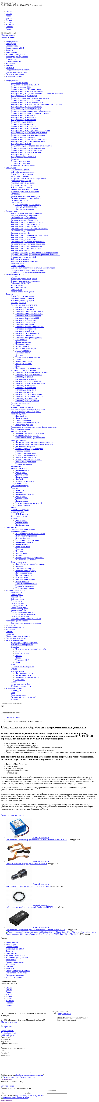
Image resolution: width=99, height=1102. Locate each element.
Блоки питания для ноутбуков (23, 231)
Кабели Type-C (17, 595)
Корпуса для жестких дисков (22, 292)
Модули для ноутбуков (24, 481)
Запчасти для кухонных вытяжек (28, 381)
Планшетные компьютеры (16, 72)
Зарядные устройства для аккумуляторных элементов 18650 (35, 255)
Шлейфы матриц (22, 525)
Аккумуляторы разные (20, 154)
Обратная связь (7, 1031)
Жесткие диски (17, 285)
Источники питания (23, 573)
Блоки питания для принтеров (23, 237)
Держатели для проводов (21, 181)
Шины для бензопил (23, 364)
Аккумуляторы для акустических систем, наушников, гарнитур (37, 93)
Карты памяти (16, 290)
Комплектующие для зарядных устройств (28, 409)
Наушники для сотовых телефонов (25, 192)
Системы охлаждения (19, 510)
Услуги (9, 18)
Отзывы (9, 14)
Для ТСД (19, 479)
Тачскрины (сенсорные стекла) (23, 697)
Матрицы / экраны (18, 440)
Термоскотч (20, 680)
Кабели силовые (17, 599)
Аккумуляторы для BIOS (21, 87)
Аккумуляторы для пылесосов (23, 124)
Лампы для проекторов (20, 429)
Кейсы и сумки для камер (21, 187)
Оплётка (18, 651)
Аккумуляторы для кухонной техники (26, 107)
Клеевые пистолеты (23, 575)
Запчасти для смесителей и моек (28, 394)
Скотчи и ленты (17, 671)
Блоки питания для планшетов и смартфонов (29, 235)
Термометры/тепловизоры (26, 584)
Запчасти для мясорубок (25, 385)
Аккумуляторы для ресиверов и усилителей (29, 133)
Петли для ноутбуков (24, 425)
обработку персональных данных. (29, 1075)
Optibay (14, 277)
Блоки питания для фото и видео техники (28, 242)
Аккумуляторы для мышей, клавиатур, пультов (30, 113)
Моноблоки (10, 63)
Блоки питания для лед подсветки (25, 226)
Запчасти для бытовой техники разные (31, 372)
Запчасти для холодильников (27, 401)
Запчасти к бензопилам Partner (28, 316)
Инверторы (15, 405)
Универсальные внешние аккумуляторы (27, 270)
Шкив (17, 366)
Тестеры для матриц (23, 464)
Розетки (14, 507)
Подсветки (15, 194)
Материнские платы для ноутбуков (29, 433)
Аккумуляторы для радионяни (23, 126)
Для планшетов (21, 475)
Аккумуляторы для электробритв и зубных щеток (31, 146)
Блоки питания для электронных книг (26, 246)
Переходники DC (18, 266)
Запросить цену (22, 1098)
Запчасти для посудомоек (25, 390)
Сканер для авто (17, 512)
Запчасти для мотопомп (25, 307)
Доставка (9, 22)
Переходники (16, 601)
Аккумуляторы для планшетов (23, 120)
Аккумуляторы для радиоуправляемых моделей (30, 131)
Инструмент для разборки (26, 536)
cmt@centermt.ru (64, 1014)
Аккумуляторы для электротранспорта (26, 152)
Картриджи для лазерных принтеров (26, 623)
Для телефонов (21, 418)
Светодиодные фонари (24, 209)
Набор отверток (21, 544)
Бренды (9, 20)
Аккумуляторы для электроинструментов (28, 148)
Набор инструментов (24, 542)
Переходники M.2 (18, 603)
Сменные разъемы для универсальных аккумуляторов (33, 268)
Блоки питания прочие (20, 250)
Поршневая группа (23, 342)
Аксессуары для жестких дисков (24, 279)
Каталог (9, 29)
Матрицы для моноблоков (26, 455)
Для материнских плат (24, 494)
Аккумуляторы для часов (21, 144)
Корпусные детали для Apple (27, 422)
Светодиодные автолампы (26, 207)
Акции (8, 16)
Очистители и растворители (22, 667)
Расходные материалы (15, 74)
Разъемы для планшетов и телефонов (30, 503)
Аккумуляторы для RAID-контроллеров (27, 91)
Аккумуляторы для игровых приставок (27, 102)
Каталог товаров (8, 35)
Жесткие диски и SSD (15, 48)
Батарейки (15, 159)
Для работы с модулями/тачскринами (30, 564)
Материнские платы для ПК (27, 436)
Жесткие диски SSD (19, 287)
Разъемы (14, 488)
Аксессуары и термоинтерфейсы (24, 643)
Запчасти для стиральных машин (29, 396)
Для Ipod (19, 492)
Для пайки (15, 647)
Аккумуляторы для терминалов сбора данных (29, 139)
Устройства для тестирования (23, 165)
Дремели (19, 566)
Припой (18, 656)
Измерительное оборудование (23, 529)
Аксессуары (11, 44)
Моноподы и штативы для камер (24, 189)
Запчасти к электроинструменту (28, 338)
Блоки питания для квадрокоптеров (25, 224)
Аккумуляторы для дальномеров (24, 96)
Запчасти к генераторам (25, 322)
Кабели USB (16, 597)
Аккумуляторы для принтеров (23, 122)
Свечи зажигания (22, 353)
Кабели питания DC (19, 263)
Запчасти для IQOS (18, 303)
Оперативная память (19, 483)
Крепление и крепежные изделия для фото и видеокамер (34, 427)
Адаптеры (19, 490)
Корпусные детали (18, 414)
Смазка (14, 682)
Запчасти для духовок (24, 377)
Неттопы (9, 65)
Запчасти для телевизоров (26, 399)
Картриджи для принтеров (17, 57)
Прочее (18, 555)
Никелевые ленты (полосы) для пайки (31, 649)
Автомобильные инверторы (22, 296)
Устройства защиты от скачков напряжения (28, 272)
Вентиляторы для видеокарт (22, 298)
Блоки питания (12, 46)
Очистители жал (22, 653)
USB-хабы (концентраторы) (22, 172)
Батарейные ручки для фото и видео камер (28, 178)
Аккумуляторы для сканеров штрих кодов (28, 135)
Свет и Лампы (16, 202)
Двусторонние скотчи (24, 673)
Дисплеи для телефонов (25, 446)
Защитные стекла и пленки (22, 185)
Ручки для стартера (23, 351)
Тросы (18, 359)
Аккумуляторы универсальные (23, 157)
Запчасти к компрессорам (25, 329)
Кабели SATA (16, 592)
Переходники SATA (19, 606)
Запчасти (9, 50)
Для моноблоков (22, 470)
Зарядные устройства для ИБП (23, 257)
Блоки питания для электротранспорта (26, 248)
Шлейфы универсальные (21, 686)
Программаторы (22, 582)
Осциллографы (21, 577)
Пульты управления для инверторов (25, 196)
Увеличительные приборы (26, 560)
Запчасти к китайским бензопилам (29, 327)
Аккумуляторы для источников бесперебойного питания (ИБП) (37, 104)
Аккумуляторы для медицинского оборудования (30, 111)
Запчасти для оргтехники (25, 388)
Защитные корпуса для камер (23, 183)
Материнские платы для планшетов (30, 438)
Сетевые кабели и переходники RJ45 (26, 619)
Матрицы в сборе (22, 451)
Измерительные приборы (25, 571)
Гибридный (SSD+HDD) (21, 283)
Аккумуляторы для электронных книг (26, 150)
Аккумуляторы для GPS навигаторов (26, 89)
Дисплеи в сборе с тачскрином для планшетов (34, 442)
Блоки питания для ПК (20, 233)
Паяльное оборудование (25, 579)
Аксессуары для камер (20, 176)
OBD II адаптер (21, 514)
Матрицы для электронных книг (28, 460)
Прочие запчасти (22, 346)
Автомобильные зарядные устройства (26, 213)
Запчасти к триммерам (24, 335)
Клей (13, 664)
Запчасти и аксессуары (24, 568)
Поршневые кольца (23, 344)
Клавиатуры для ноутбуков (22, 407)
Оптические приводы (19, 486)
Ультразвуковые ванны (24, 588)
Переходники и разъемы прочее (24, 614)
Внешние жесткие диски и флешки (25, 281)
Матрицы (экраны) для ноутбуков (29, 449)
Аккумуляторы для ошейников (23, 117)
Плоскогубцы (21, 553)
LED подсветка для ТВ (20, 170)
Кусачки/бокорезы (22, 538)
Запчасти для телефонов (21, 403)
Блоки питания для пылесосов (23, 239)
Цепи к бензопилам (23, 361)
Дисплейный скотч (23, 675)
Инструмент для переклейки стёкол (30, 534)
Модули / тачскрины (19, 468)
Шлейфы (14, 518)
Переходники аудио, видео (22, 612)
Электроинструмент (19, 562)
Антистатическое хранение (22, 645)
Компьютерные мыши (15, 61)
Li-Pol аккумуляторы (19, 83)
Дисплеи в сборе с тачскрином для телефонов (34, 444)
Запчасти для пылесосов (25, 392)
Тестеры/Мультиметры (24, 586)
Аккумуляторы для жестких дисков (25, 100)
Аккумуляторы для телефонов (23, 137)
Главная (9, 11)
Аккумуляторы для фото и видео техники (28, 141)
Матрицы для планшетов (25, 457)
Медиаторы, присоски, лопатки (28, 540)
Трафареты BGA (22, 660)
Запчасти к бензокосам (24, 309)
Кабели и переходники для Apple (24, 261)
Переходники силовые (20, 616)
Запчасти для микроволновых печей (30, 383)
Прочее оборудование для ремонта (29, 558)
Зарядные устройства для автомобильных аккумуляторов (34, 253)
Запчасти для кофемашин (25, 379)
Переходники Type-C (19, 608)
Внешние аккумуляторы (21, 161)
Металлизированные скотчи (27, 677)
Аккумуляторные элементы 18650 (25, 85)
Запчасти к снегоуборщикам (27, 333)
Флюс (17, 662)
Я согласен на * (23, 1075)
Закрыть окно (6, 1079)
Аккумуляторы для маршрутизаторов (26, 109)
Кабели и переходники (15, 55)
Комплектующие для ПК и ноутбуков (26, 412)
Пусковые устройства (19, 200)
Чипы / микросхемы (19, 516)
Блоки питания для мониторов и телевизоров (29, 229)
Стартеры (19, 355)
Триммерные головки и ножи (27, 357)
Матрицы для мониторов (25, 453)
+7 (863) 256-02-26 (8, 1033)
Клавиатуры (11, 59)
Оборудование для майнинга (18, 70)
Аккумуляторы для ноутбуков (23, 115)
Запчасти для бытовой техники (23, 370)
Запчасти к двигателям (24, 324)
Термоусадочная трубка (20, 684)
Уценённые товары (14, 76)
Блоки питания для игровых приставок (27, 222)
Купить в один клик (27, 1077)
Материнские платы (19, 431)
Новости (9, 27)
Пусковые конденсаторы (25, 348)
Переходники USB (18, 610)
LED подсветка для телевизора (28, 205)
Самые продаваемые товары (12, 815)
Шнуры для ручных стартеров (27, 368)
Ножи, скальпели (22, 547)
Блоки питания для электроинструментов (28, 244)
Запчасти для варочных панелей (28, 375)
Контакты (10, 24)
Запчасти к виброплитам (25, 320)
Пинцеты (19, 551)
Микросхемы (16, 466)
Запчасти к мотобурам (24, 331)
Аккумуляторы (12, 41)
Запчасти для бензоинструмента (24, 305)
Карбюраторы (21, 340)
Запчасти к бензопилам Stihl (27, 318)
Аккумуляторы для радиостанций (24, 128)
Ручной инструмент (19, 531)
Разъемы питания (22, 505)
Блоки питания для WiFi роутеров (24, 220)
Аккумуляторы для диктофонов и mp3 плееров (30, 98)
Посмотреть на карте (9, 1022)
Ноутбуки (10, 68)
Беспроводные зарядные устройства (25, 215)
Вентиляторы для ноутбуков (22, 300)
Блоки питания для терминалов (24, 218)
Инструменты (11, 52)
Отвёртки (19, 549)
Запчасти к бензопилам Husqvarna (29, 311)
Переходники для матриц (25, 462)
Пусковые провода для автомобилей (26, 198)
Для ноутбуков (21, 416)
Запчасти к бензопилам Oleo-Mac (29, 314)
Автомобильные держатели (22, 174)
